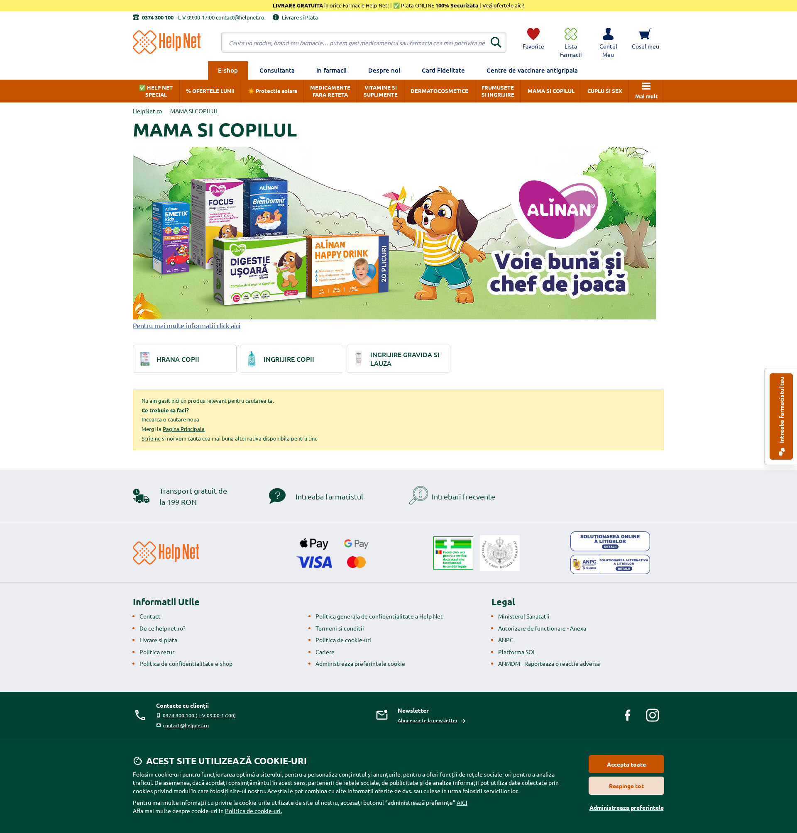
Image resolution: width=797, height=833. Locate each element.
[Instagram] (652, 715)
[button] (608, 42)
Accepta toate (626, 764)
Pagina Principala (184, 428)
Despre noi (384, 70)
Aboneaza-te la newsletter (428, 720)
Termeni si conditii (339, 628)
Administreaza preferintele (626, 807)
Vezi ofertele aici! (502, 5)
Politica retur (156, 651)
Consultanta (277, 70)
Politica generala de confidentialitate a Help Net (379, 616)
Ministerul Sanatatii (524, 616)
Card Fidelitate (443, 70)
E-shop (228, 70)
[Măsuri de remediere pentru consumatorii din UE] (610, 541)
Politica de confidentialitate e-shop (185, 663)
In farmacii (331, 70)
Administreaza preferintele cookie (360, 663)
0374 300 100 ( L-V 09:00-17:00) (199, 715)
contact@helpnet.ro (186, 725)
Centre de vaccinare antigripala (532, 70)
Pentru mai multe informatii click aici (186, 325)
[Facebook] (627, 715)
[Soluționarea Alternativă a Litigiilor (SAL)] (610, 565)
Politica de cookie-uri (343, 639)
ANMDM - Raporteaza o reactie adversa (549, 663)
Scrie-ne (151, 438)
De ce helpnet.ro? (162, 628)
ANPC (505, 639)
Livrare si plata (158, 639)
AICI (462, 802)
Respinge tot (626, 785)
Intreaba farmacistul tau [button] (781, 410)
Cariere (325, 651)
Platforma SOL (517, 651)
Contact (150, 616)
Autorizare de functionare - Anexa (542, 628)
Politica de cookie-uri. (253, 810)
